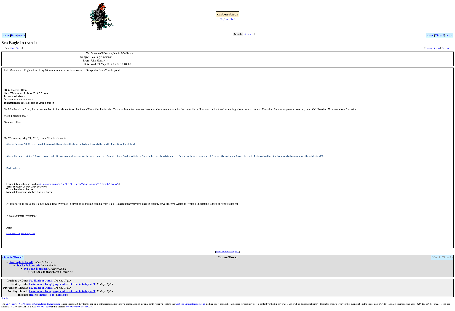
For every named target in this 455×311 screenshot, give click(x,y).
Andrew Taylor (43, 306)
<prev (6, 35)
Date (14, 35)
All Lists (230, 19)
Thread (439, 35)
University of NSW (15, 303)
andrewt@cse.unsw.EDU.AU (79, 306)
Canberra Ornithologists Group (190, 303)
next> (21, 35)
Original (445, 48)
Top (222, 19)
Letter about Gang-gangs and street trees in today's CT (62, 284)
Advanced (249, 34)
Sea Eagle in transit (21, 262)
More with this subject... (227, 251)
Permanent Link (432, 48)
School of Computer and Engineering (42, 303)
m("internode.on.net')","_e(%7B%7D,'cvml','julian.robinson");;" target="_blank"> (78, 184)
